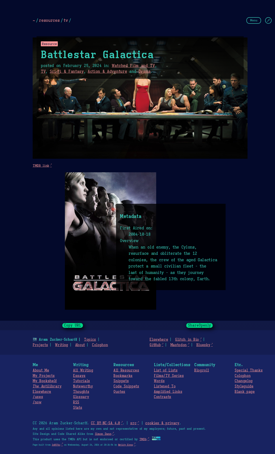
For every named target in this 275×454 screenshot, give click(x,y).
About (80, 345)
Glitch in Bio (187, 339)
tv (66, 20)
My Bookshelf (45, 381)
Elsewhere (159, 339)
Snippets (121, 381)
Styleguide (244, 386)
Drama (145, 71)
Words (159, 381)
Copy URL (72, 325)
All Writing (83, 370)
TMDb (143, 439)
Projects (40, 345)
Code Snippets (126, 386)
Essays (79, 376)
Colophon (100, 345)
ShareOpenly (199, 325)
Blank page (245, 392)
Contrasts (162, 397)
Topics (90, 339)
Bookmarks (123, 376)
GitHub (155, 345)
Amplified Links (168, 392)
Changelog (244, 381)
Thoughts (81, 392)
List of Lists (166, 370)
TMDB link (41, 165)
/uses (38, 397)
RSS (76, 402)
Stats (77, 408)
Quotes (119, 392)
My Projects (44, 376)
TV (43, 71)
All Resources (126, 370)
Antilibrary (47, 386)
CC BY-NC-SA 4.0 (105, 423)
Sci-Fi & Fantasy (67, 71)
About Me (41, 370)
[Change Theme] (268, 20)
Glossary (81, 397)
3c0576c (56, 444)
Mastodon (178, 345)
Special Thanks (249, 370)
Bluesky (203, 345)
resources (49, 20)
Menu (253, 20)
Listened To (165, 386)
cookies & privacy (162, 423)
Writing (61, 345)
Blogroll (201, 370)
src (133, 423)
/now (37, 402)
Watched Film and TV (133, 65)
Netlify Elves (125, 444)
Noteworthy (83, 386)
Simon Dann (103, 434)
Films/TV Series (169, 376)
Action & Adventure (107, 71)
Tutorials (81, 381)
